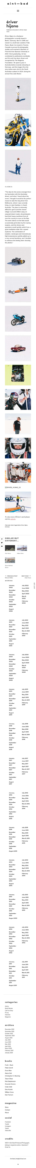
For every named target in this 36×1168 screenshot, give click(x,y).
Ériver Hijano (24, 525)
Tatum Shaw (9, 1078)
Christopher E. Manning (12, 1076)
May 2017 (25, 763)
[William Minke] (22, 548)
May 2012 (25, 932)
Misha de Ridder (11, 576)
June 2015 (25, 830)
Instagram (8, 1126)
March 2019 (26, 700)
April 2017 (25, 766)
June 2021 (25, 623)
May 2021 (25, 625)
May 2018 (25, 729)
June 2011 (25, 964)
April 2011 (25, 970)
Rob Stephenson (10, 1081)
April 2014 (25, 868)
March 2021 (26, 631)
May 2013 (25, 900)
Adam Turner (26, 576)
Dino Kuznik (8, 1089)
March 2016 (26, 804)
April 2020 (25, 662)
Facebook (8, 1122)
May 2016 (25, 798)
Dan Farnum (9, 1095)
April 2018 (25, 732)
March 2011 (25, 972)
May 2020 (25, 660)
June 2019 (25, 692)
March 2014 (26, 871)
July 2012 (25, 927)
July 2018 (25, 723)
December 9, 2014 (17, 29)
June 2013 (25, 897)
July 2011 (25, 962)
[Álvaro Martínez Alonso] (10, 560)
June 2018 (25, 726)
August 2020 (8, 1038)
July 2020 (25, 654)
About (7, 1112)
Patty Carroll (9, 1068)
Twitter (7, 1128)
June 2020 (25, 657)
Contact (7, 1110)
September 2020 (9, 1035)
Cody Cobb (8, 1087)
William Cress (9, 1092)
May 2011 (25, 967)
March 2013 (26, 905)
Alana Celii (8, 1073)
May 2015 (25, 833)
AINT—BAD (18, 3)
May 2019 (25, 694)
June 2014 (25, 863)
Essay (7, 1012)
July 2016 (25, 793)
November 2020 (9, 1031)
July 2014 (25, 860)
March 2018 (26, 734)
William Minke (20, 553)
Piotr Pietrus (8, 553)
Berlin (19, 525)
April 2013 (25, 902)
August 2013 (13, 918)
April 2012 (25, 935)
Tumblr (7, 1124)
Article (12, 525)
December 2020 (9, 1029)
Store (6, 1107)
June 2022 (25, 588)
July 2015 (25, 827)
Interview (7, 1014)
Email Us (7, 1147)
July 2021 (25, 620)
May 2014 (25, 865)
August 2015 (13, 851)
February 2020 (9, 1050)
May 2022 (25, 591)
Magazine (8, 1017)
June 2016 (25, 795)
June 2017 (25, 761)
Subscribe (8, 1130)
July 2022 (25, 585)
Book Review (9, 1008)
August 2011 (13, 985)
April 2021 (25, 628)
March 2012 (26, 938)
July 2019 (25, 689)
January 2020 (9, 1052)
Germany (7, 526)
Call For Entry (9, 1010)
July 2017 (25, 758)
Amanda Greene (10, 1084)
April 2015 (25, 835)
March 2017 (26, 769)
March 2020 (8, 1048)
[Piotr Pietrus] (10, 548)
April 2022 (25, 593)
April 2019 (25, 697)
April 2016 (25, 801)
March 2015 (26, 838)
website (13, 519)
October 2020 (9, 1033)
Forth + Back (9, 1065)
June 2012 (25, 930)
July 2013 (25, 894)
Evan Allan (8, 1070)
